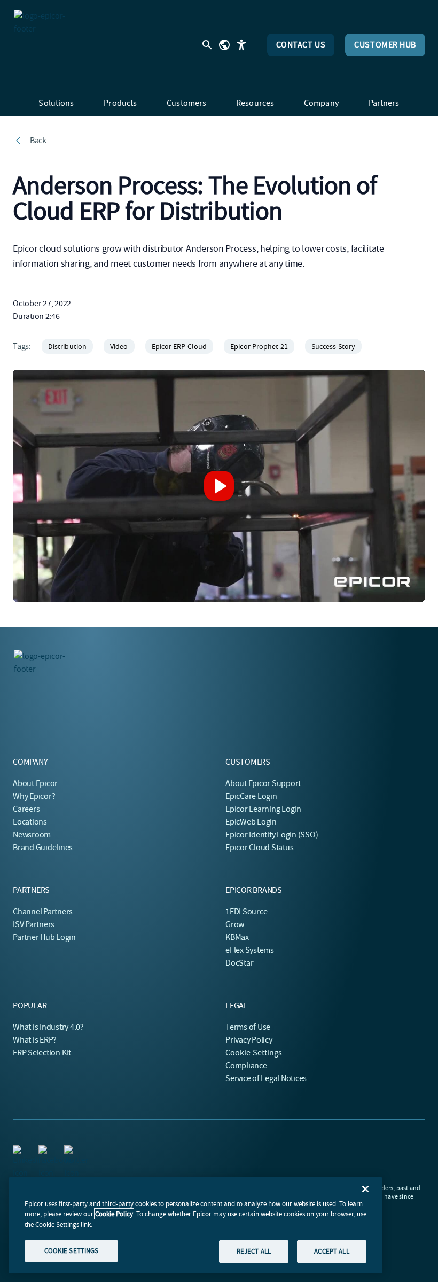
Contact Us (301, 45)
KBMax (237, 937)
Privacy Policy (248, 1040)
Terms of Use (247, 1027)
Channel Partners (43, 911)
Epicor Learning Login (263, 809)
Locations (30, 822)
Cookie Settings (254, 1052)
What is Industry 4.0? (48, 1027)
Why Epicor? (34, 796)
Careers (26, 809)
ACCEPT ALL (331, 1251)
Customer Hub (385, 45)
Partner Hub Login (44, 937)
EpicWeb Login (251, 822)
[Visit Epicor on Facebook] (44, 1151)
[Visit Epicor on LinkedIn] (19, 1151)
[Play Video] (219, 486)
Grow (234, 924)
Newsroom (32, 834)
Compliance (246, 1065)
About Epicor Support (263, 783)
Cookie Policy (114, 1213)
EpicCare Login (251, 796)
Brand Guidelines (43, 847)
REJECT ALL (254, 1251)
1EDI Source (246, 911)
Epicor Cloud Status (259, 847)
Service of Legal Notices (266, 1078)
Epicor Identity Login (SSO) (271, 834)
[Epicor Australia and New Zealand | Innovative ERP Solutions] (49, 45)
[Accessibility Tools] (241, 45)
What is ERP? (35, 1040)
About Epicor (35, 783)
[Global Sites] (224, 45)
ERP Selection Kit (42, 1052)
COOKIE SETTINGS (71, 1250)
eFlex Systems (249, 950)
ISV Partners (33, 924)
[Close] (365, 1189)
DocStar (239, 963)
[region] (195, 1225)
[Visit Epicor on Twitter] (70, 1151)
